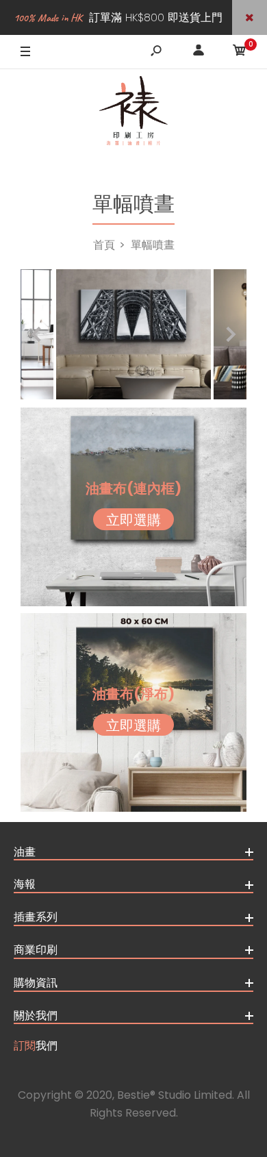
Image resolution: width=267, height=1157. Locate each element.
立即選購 (133, 520)
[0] (239, 52)
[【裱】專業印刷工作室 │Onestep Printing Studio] (133, 114)
